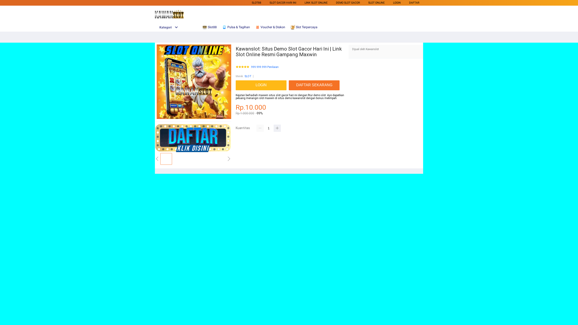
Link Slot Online (316, 2)
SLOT (248, 76)
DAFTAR (414, 2)
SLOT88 (256, 2)
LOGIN (397, 2)
